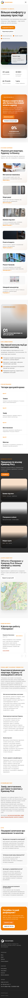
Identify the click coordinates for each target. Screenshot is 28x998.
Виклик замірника (5, 974)
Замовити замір (8, 922)
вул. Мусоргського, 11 (6, 984)
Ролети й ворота (4, 961)
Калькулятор (4, 968)
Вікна (2, 954)
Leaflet (14, 609)
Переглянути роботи (7, 31)
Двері (2, 957)
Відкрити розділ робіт (8, 578)
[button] (3, 584)
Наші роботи (3, 970)
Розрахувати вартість (8, 27)
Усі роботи (5, 474)
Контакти (3, 972)
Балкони (3, 959)
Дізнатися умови (8, 117)
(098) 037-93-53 (8, 926)
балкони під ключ (9, 817)
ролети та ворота (18, 817)
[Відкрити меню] (25, 2)
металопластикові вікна (14, 815)
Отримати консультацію (10, 120)
